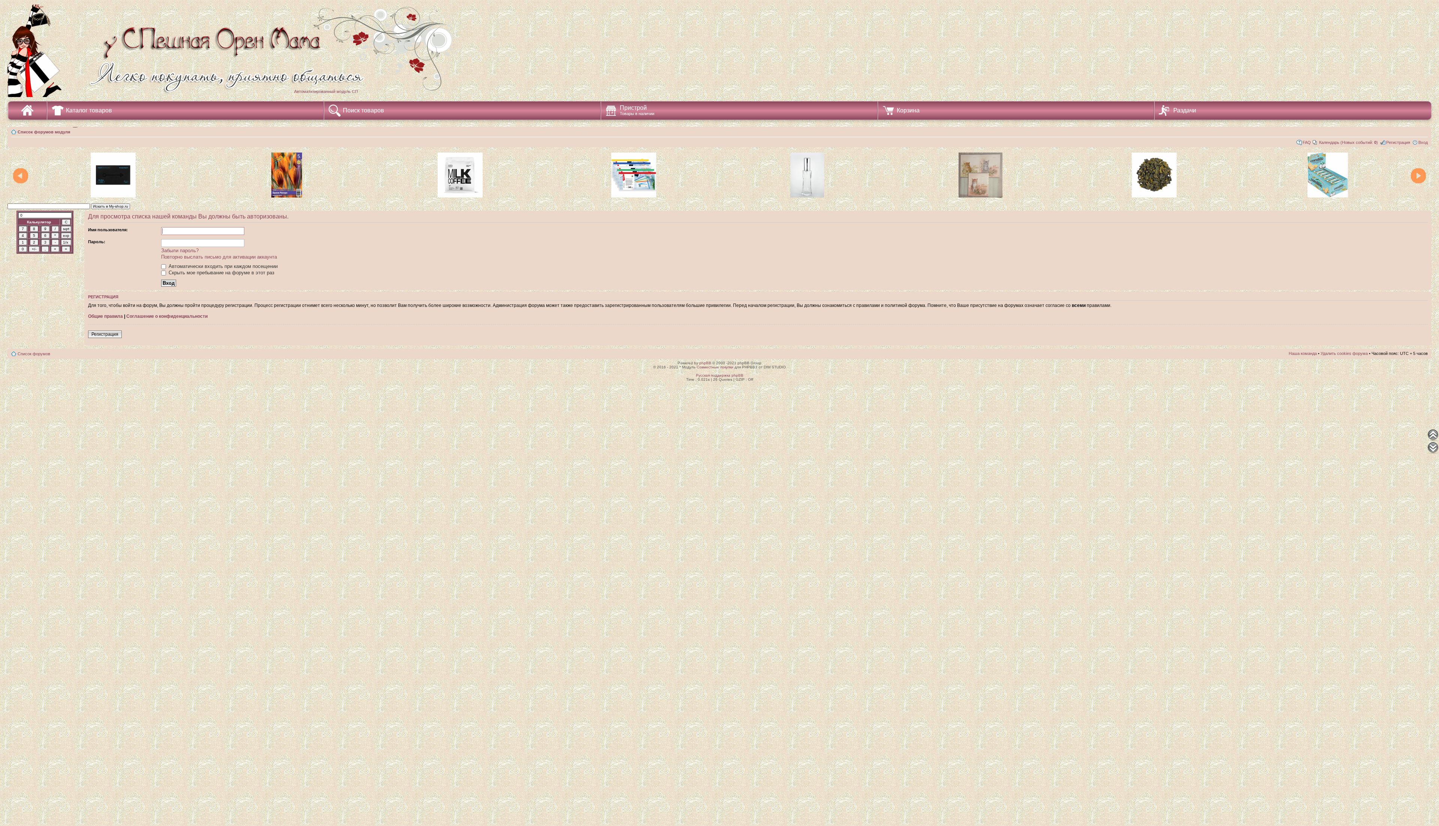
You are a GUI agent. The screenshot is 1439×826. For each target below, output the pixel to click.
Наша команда (1303, 353)
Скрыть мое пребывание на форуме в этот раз (220, 272)
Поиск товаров (363, 110)
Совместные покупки (715, 367)
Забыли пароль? (180, 250)
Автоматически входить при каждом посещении (222, 266)
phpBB (705, 363)
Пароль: (96, 241)
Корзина (908, 110)
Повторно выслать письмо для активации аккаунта (219, 257)
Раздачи (1184, 110)
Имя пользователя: (108, 229)
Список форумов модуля (44, 132)
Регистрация (1398, 142)
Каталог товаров (89, 110)
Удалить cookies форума (1344, 353)
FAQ (1307, 142)
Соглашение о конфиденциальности (167, 316)
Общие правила (105, 316)
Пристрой (637, 110)
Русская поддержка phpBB (719, 375)
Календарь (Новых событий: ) (1348, 142)
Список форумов (34, 354)
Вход (1423, 142)
